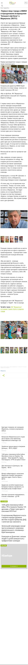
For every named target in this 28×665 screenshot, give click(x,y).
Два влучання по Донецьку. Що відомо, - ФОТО (12, 466)
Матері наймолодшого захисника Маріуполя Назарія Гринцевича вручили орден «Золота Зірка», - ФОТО (13, 476)
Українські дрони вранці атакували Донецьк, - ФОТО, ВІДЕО (13, 447)
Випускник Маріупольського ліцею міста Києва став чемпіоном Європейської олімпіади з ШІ (13, 438)
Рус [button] (26, 2)
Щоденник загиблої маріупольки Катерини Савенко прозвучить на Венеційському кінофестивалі (13, 486)
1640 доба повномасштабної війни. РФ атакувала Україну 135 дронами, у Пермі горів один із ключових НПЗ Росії (14, 508)
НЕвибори (7, 555)
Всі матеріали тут (14, 566)
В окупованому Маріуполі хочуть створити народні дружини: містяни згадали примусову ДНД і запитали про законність (14, 518)
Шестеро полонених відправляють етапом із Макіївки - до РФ (13, 495)
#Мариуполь (3, 370)
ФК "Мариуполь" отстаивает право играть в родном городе (12, 309)
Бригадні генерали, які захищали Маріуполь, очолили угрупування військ (13, 429)
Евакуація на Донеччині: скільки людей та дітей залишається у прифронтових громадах (14, 538)
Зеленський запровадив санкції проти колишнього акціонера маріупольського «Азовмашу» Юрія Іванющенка (13, 529)
